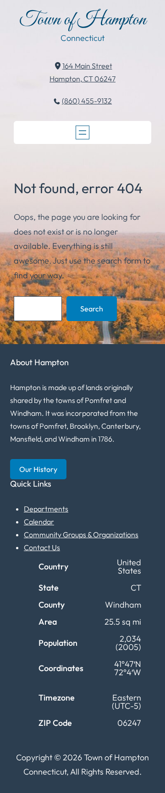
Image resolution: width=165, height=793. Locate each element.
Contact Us (42, 547)
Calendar (39, 521)
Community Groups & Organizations (81, 534)
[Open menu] (82, 132)
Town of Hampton (82, 20)
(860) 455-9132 (87, 100)
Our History (38, 469)
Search (91, 308)
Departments (46, 508)
